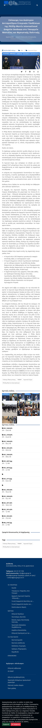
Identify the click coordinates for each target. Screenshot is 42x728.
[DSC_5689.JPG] (6, 397)
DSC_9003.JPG (7, 490)
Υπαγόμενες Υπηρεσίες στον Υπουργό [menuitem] (21, 592)
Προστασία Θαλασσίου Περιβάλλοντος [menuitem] (19, 626)
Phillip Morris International (11, 383)
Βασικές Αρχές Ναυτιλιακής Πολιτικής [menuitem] (20, 621)
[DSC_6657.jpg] (9, 408)
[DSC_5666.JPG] (36, 397)
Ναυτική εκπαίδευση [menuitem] (18, 643)
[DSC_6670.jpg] (21, 404)
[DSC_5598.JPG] (13, 397)
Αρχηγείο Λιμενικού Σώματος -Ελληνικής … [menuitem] (21, 597)
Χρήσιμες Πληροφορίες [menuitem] (19, 649)
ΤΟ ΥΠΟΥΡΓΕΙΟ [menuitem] (12, 585)
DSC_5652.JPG (7, 448)
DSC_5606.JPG (7, 441)
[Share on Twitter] (22, 72)
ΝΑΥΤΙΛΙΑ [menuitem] (10, 611)
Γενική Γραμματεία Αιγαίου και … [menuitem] (22, 604)
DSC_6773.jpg (7, 479)
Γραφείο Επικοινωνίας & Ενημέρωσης (26, 37)
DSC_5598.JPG (7, 435)
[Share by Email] (34, 72)
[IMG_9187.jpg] (13, 420)
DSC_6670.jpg (7, 468)
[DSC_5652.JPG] (28, 397)
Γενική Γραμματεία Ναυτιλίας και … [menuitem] (23, 601)
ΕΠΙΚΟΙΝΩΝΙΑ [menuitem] (12, 656)
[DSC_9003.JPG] (28, 405)
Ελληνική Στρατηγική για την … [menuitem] (21, 633)
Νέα (22, 50)
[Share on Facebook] (26, 72)
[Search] (37, 5)
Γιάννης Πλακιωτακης (9, 379)
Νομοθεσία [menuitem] (15, 652)
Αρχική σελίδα (10, 37)
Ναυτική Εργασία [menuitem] (17, 640)
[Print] (38, 72)
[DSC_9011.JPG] (36, 412)
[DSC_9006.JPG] (21, 412)
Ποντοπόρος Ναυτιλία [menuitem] (18, 617)
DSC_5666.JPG (7, 455)
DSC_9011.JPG (7, 503)
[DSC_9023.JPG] (6, 420)
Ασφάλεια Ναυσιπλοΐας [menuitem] (19, 630)
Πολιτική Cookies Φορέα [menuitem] (15, 685)
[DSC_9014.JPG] (28, 412)
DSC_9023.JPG (7, 516)
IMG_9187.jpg (7, 523)
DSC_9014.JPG (7, 509)
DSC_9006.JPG (7, 496)
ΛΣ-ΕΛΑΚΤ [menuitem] (11, 671)
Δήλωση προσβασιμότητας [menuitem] (16, 677)
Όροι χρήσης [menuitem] (12, 688)
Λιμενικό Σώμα (32, 50)
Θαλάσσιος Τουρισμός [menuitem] (19, 646)
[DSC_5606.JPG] (21, 397)
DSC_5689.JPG (7, 428)
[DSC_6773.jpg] (36, 404)
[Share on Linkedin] (30, 72)
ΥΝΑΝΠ (19, 379)
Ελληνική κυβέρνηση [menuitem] (14, 668)
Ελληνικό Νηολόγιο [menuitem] (18, 614)
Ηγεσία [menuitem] (14, 588)
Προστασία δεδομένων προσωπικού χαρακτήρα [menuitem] (19, 681)
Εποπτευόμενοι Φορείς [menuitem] (19, 607)
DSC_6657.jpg (7, 461)
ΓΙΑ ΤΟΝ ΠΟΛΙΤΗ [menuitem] (13, 637)
